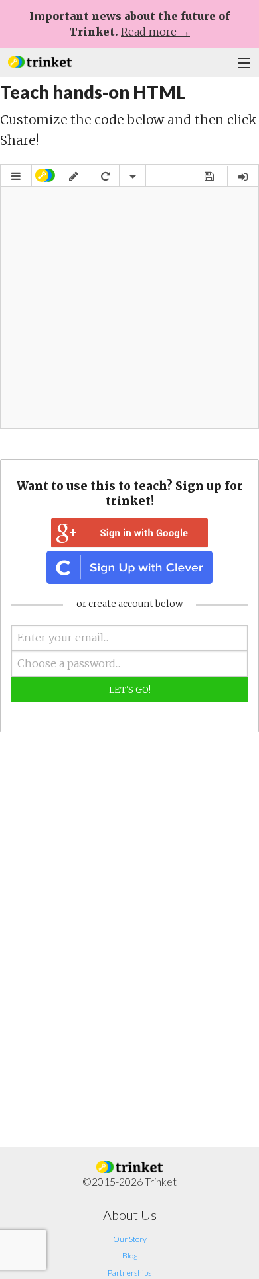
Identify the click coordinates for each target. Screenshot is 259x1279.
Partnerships (129, 1273)
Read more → (155, 31)
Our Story (130, 1239)
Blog (129, 1255)
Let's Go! (130, 690)
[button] (40, 60)
